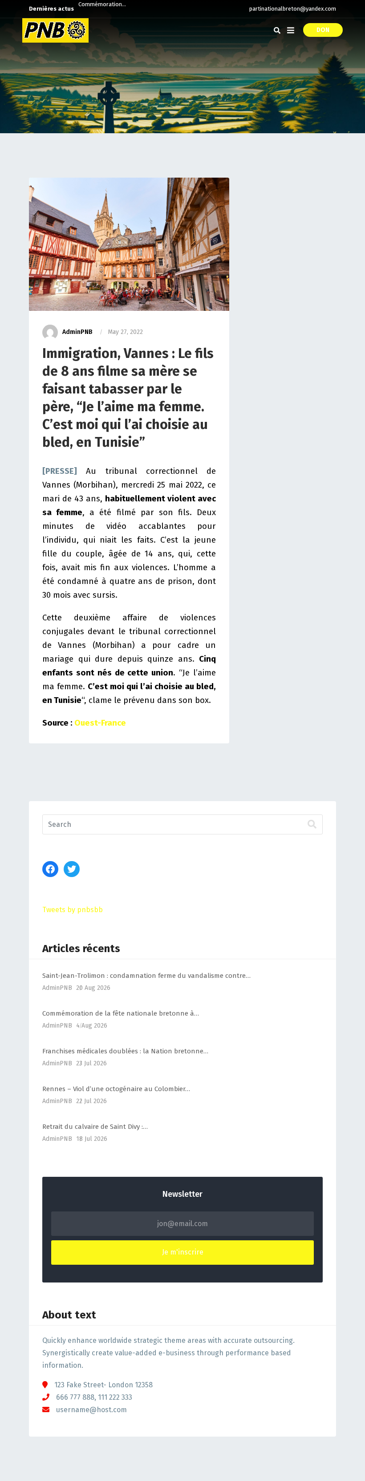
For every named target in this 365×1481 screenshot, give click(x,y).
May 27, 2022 (125, 332)
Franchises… (94, 8)
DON (322, 30)
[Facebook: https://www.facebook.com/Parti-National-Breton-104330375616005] (50, 869)
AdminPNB (77, 332)
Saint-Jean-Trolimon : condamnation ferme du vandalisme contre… (146, 976)
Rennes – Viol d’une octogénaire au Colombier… (116, 1089)
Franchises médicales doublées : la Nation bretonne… (125, 1051)
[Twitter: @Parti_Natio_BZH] (72, 869)
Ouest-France (100, 723)
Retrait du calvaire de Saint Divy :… (95, 1127)
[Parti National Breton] (55, 30)
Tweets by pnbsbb (72, 909)
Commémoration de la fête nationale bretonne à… (120, 1013)
